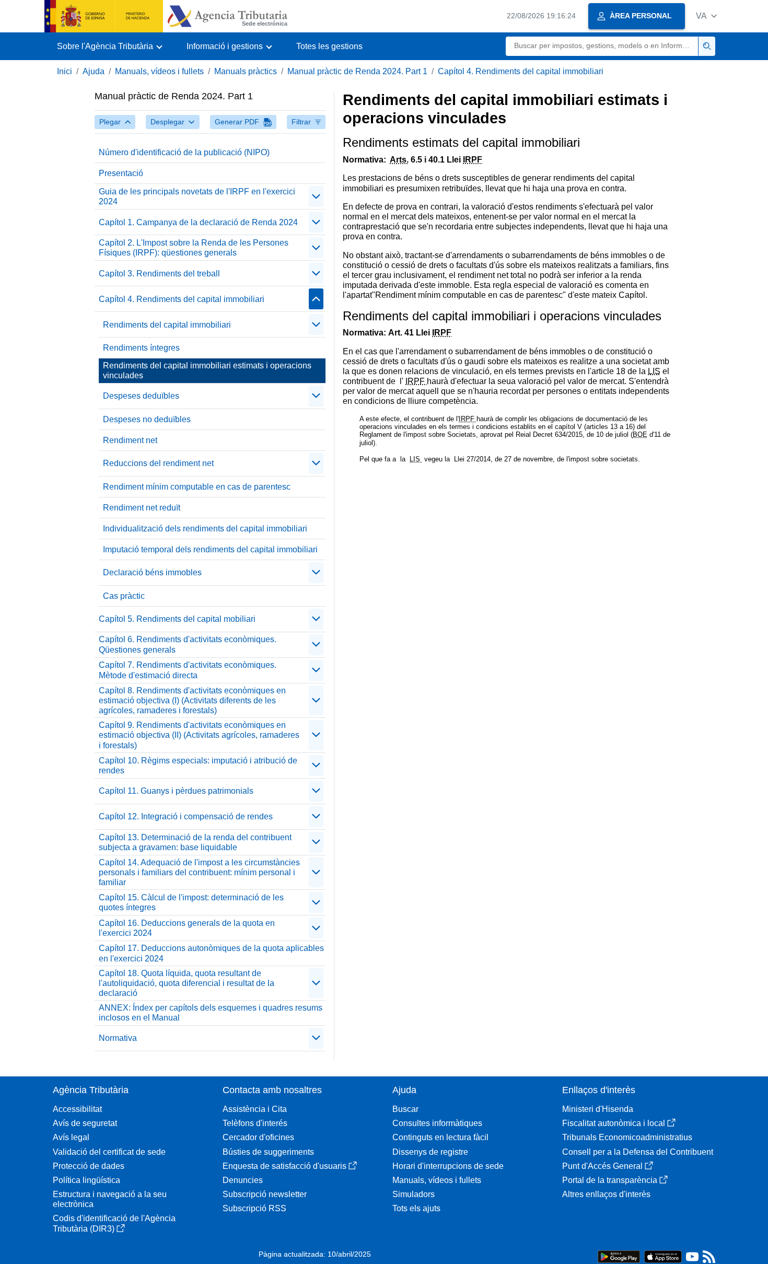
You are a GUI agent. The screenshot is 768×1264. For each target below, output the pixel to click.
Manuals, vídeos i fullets (159, 71)
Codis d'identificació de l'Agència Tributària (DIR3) (114, 1223)
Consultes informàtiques (437, 1123)
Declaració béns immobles (152, 572)
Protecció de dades (88, 1166)
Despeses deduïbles (141, 395)
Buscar (405, 1109)
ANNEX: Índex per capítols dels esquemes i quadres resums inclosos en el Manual (210, 1012)
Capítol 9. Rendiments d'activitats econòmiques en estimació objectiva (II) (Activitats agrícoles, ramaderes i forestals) (199, 735)
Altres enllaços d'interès (606, 1194)
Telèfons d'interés (255, 1123)
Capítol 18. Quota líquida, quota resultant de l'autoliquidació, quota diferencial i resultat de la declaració (186, 983)
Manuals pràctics (245, 71)
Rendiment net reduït (141, 507)
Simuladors (413, 1194)
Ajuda (93, 71)
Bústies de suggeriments (268, 1151)
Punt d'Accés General (602, 1166)
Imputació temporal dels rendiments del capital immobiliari (210, 549)
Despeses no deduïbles (147, 419)
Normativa (118, 1038)
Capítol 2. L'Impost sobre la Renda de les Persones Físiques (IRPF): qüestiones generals (193, 247)
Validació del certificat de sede (109, 1151)
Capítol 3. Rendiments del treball (159, 273)
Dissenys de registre (430, 1151)
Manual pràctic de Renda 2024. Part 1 (357, 71)
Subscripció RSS (254, 1208)
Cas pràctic (124, 596)
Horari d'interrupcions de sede (448, 1166)
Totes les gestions (329, 46)
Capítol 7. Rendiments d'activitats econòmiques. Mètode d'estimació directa (187, 669)
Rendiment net (130, 440)
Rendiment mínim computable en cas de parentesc (196, 486)
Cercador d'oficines (258, 1137)
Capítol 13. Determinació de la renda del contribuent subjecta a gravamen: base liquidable (195, 842)
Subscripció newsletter (265, 1194)
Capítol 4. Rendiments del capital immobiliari (520, 71)
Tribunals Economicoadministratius (627, 1137)
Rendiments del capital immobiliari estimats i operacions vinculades (207, 370)
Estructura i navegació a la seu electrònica (110, 1199)
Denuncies (243, 1180)
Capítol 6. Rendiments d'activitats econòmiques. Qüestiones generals (187, 644)
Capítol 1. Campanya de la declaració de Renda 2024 (198, 222)
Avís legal (71, 1137)
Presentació (121, 173)
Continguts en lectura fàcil (440, 1137)
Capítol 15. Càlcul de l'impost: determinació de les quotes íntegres (191, 902)
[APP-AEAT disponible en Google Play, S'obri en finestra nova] (619, 1255)
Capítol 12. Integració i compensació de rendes (186, 816)
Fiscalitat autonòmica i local (613, 1123)
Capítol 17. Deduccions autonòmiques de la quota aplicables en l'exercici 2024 (211, 953)
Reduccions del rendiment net (158, 463)
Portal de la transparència (609, 1180)
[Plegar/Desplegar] (316, 196)
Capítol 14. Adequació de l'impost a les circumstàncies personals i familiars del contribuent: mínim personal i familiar (199, 872)
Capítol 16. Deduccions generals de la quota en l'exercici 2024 (187, 928)
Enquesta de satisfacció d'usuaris (284, 1166)
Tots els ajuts (416, 1208)
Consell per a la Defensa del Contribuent (637, 1151)
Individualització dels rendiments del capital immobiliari (205, 528)
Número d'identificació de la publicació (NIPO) (184, 152)
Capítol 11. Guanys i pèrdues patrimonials (176, 790)
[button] (706, 16)
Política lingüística (86, 1180)
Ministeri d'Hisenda (597, 1109)
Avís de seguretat (85, 1123)
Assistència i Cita (255, 1109)
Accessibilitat (77, 1109)
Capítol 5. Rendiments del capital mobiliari (177, 618)
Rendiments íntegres (141, 347)
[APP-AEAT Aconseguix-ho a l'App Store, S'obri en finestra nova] (663, 1255)
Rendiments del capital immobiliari (167, 324)
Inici (64, 71)
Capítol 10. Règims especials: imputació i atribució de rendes (198, 765)
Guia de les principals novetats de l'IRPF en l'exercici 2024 (197, 196)
